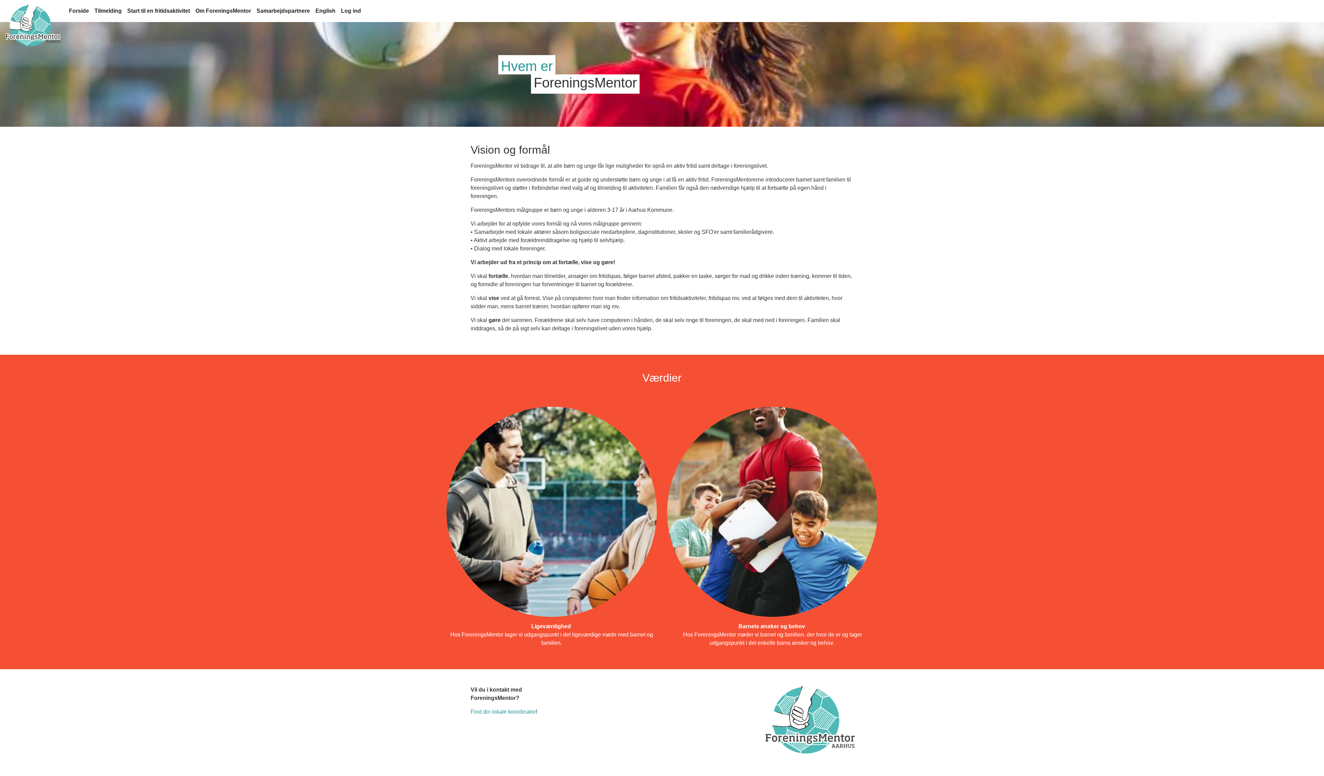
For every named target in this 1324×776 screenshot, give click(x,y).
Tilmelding (108, 11)
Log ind (351, 11)
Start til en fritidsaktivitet (158, 11)
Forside (79, 11)
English (325, 11)
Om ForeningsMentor (223, 11)
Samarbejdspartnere (283, 11)
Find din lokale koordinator (503, 712)
